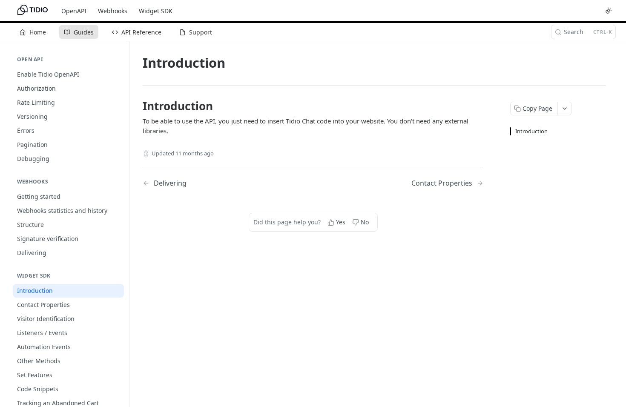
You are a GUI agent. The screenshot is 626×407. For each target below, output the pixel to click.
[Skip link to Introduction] (137, 106)
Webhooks (112, 11)
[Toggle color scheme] (608, 10)
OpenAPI (73, 11)
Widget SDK (155, 11)
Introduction (531, 131)
